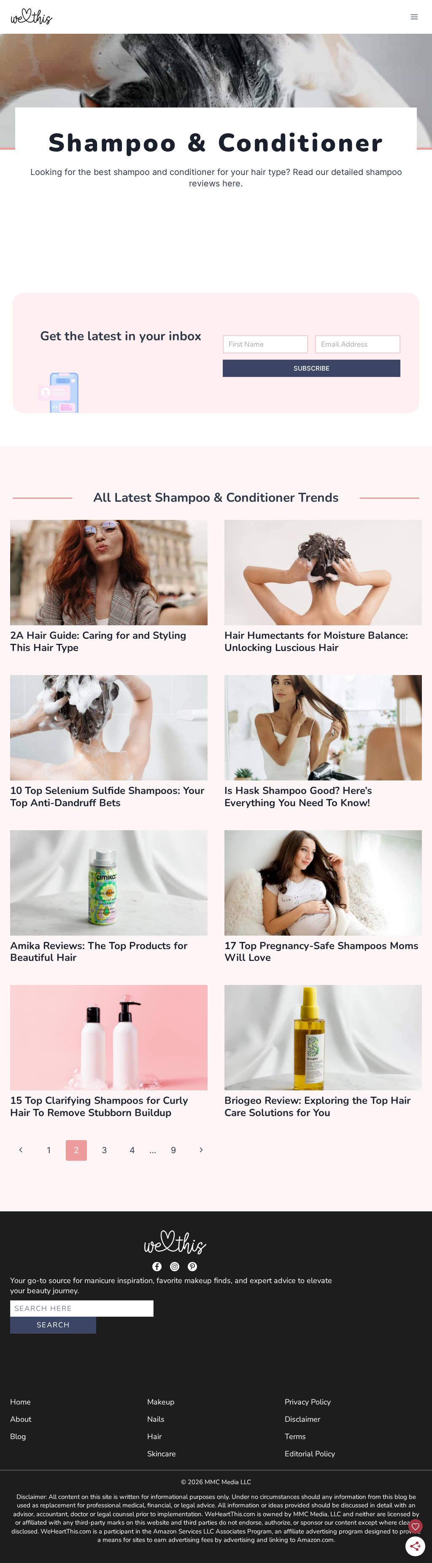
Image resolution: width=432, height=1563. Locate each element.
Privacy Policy (308, 1402)
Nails (156, 1419)
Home (20, 1402)
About (20, 1419)
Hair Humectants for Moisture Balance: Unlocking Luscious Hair (316, 641)
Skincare (161, 1454)
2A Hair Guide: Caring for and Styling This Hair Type (98, 641)
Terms (295, 1436)
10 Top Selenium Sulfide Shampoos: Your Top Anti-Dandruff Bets (107, 797)
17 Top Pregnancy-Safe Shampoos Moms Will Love (321, 952)
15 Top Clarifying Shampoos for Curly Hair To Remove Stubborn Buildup (99, 1106)
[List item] (157, 1266)
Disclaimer (302, 1419)
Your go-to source (40, 1280)
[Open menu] (414, 16)
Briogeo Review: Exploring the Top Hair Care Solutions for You (317, 1106)
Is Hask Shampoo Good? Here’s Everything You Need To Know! (298, 797)
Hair (154, 1436)
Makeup (161, 1402)
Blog (18, 1436)
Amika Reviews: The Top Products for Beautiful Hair (98, 952)
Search (53, 1325)
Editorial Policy (310, 1454)
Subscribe (311, 368)
